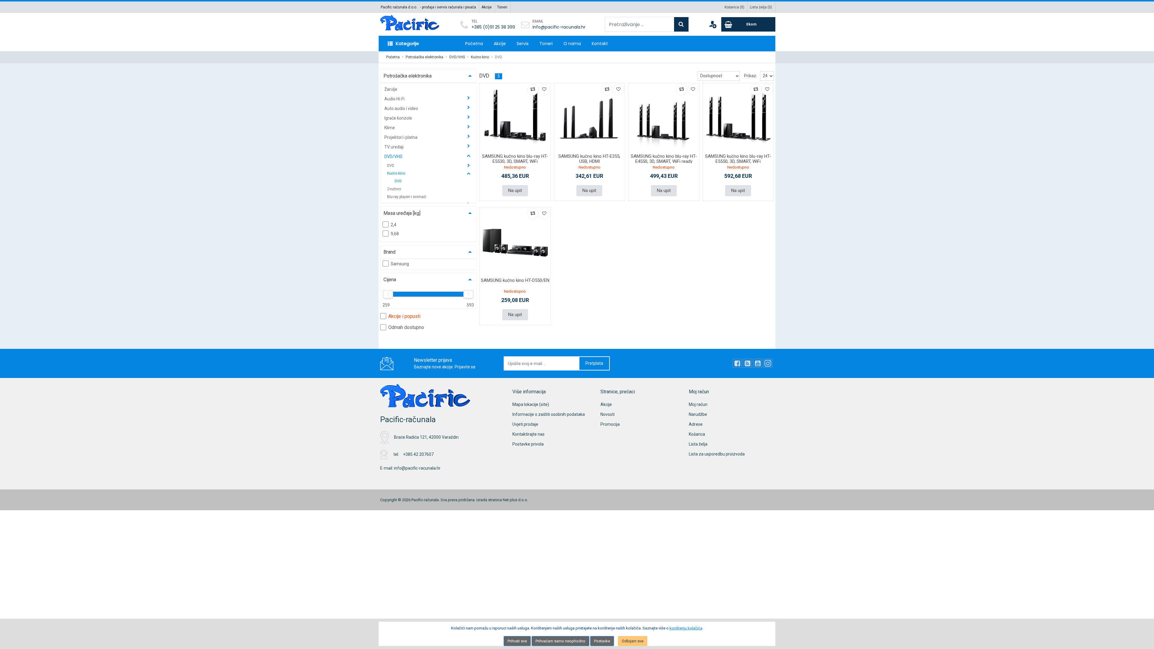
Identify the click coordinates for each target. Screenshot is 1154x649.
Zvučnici (394, 189)
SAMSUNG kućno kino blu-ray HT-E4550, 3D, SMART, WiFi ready (664, 159)
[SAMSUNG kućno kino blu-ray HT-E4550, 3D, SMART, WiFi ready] (664, 118)
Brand (389, 252)
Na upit (515, 190)
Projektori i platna (401, 137)
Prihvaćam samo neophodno (560, 641)
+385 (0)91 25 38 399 (493, 27)
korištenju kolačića (686, 628)
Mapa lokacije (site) (530, 404)
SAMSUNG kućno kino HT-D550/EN (515, 280)
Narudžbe (698, 414)
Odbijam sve (632, 641)
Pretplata (594, 363)
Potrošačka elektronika (424, 57)
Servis (523, 44)
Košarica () (734, 7)
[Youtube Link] (757, 363)
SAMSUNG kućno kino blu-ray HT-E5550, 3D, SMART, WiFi (738, 159)
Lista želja (698, 444)
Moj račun (698, 404)
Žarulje (390, 89)
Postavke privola (528, 444)
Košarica (697, 434)
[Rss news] (747, 363)
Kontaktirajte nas (528, 434)
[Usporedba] (533, 89)
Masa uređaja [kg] (401, 213)
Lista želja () (761, 7)
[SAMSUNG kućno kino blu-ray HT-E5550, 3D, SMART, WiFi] (738, 118)
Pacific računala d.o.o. (399, 7)
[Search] (681, 24)
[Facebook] (737, 363)
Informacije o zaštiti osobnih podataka (548, 414)
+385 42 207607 (418, 454)
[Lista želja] (544, 89)
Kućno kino (480, 57)
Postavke (602, 641)
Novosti (607, 414)
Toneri (502, 7)
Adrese (696, 424)
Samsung (400, 263)
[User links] (712, 24)
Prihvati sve (517, 641)
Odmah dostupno (406, 327)
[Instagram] (767, 363)
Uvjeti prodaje (525, 424)
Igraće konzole (398, 118)
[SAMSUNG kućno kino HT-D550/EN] (515, 243)
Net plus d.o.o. (515, 500)
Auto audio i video (401, 108)
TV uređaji (394, 147)
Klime (390, 127)
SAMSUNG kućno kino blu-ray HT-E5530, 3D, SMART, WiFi (515, 159)
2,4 (393, 224)
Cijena (389, 279)
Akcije (486, 7)
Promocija (610, 424)
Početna (474, 44)
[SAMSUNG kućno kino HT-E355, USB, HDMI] (589, 118)
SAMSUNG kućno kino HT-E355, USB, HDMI (589, 159)
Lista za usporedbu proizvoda (717, 454)
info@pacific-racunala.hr (559, 27)
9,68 (395, 233)
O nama (572, 44)
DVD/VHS (457, 57)
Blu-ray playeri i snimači (406, 197)
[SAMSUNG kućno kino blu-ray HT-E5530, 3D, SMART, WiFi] (515, 118)
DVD (391, 165)
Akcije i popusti (404, 316)
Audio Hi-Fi (394, 98)
